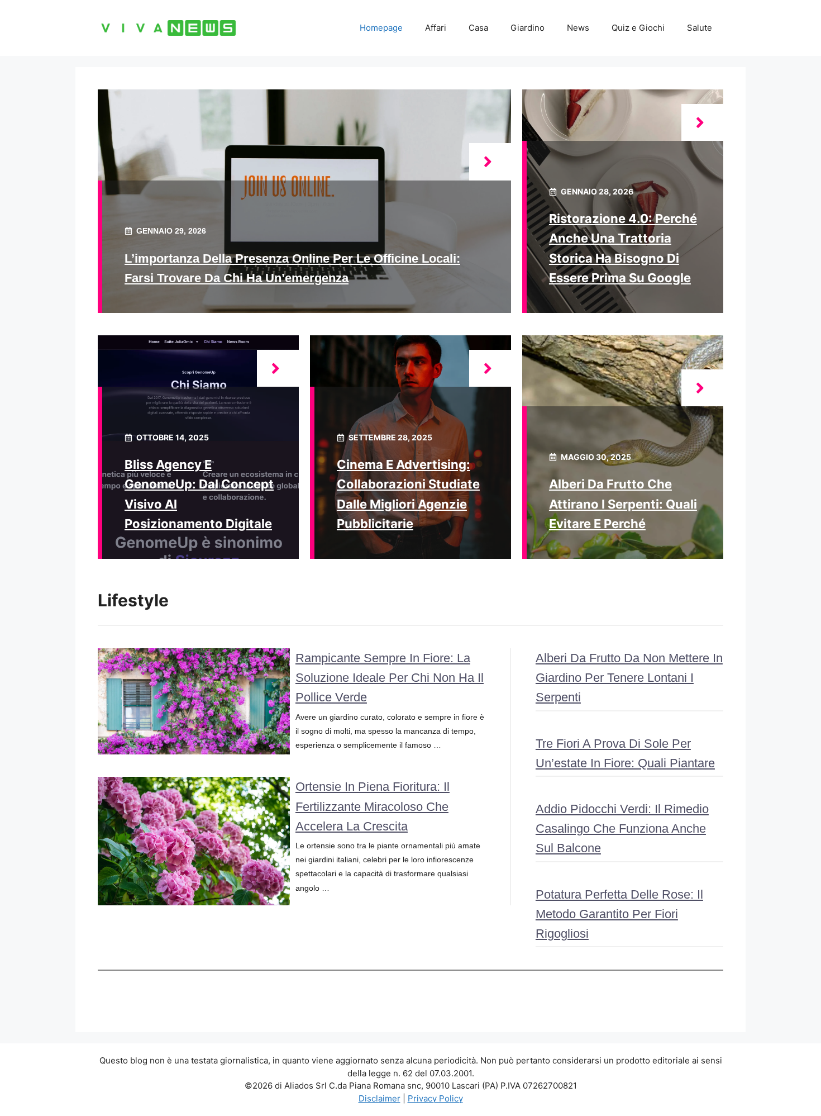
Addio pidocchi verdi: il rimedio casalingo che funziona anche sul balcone (622, 828)
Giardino (527, 27)
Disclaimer (379, 1098)
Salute (699, 27)
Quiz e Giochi (638, 27)
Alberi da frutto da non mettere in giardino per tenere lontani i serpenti (629, 677)
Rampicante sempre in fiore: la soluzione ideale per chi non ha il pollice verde (389, 677)
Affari (435, 27)
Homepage (381, 27)
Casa (478, 27)
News (578, 27)
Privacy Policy (435, 1098)
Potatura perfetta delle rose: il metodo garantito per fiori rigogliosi (619, 914)
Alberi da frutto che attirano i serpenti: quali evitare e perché (623, 503)
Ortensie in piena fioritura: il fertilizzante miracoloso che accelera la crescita (372, 806)
